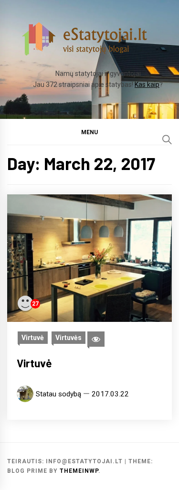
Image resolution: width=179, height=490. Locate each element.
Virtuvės (68, 337)
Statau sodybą (58, 394)
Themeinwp (79, 471)
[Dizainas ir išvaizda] (96, 339)
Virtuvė (32, 337)
